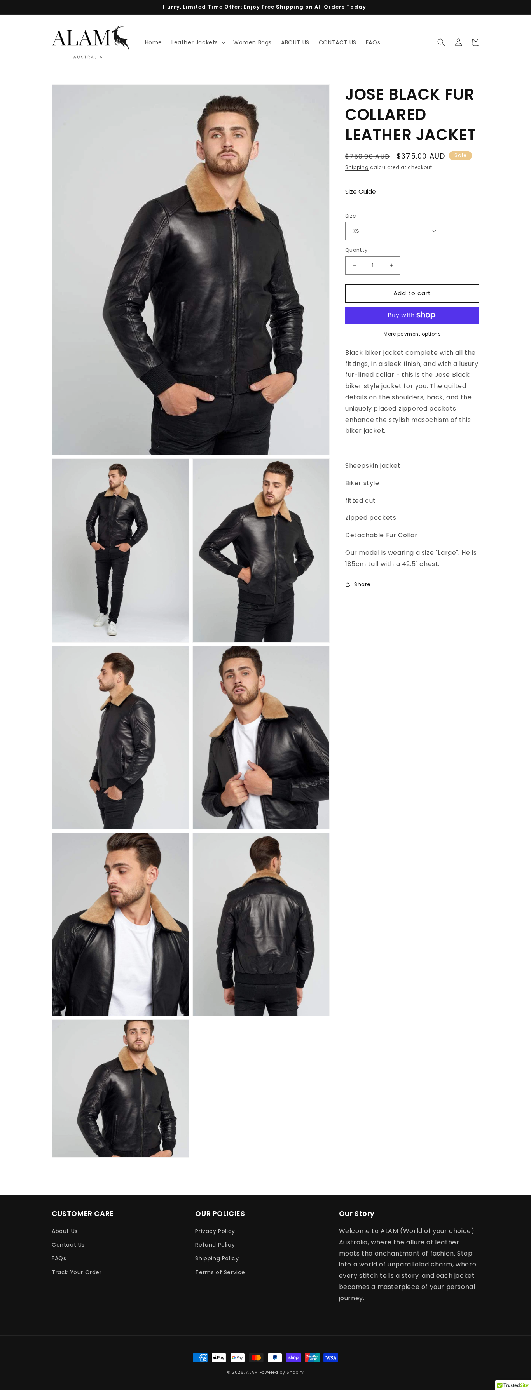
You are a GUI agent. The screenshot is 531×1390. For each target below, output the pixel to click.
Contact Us (68, 1245)
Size (350, 215)
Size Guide (360, 191)
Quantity (356, 250)
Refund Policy (215, 1245)
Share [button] (362, 584)
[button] (198, 42)
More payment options (412, 333)
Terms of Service (220, 1272)
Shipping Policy (217, 1258)
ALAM (253, 1372)
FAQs (59, 1258)
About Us (65, 1231)
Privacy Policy (215, 1231)
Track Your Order (77, 1272)
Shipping (357, 167)
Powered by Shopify (282, 1372)
